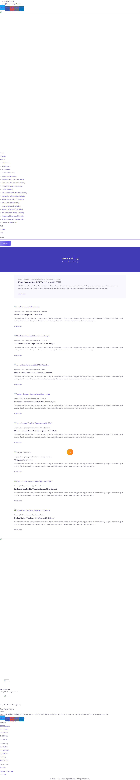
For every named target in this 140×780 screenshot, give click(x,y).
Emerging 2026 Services (9, 222)
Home (2, 153)
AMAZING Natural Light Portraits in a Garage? (34, 343)
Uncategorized (49, 279)
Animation (44, 340)
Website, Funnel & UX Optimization (13, 199)
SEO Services (6, 163)
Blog (1, 232)
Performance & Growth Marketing (12, 186)
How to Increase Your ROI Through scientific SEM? (39, 282)
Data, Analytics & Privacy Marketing (13, 212)
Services (2, 159)
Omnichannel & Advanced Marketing (13, 216)
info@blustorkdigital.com (11, 4)
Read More (22, 294)
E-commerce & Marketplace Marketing (13, 196)
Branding (42, 457)
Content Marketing (7, 189)
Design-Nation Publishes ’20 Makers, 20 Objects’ (34, 518)
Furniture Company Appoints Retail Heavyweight (34, 402)
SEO (41, 427)
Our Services (4, 753)
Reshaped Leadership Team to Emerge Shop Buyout (35, 489)
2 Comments (58, 279)
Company (3, 757)
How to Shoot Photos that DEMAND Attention (33, 373)
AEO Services (6, 166)
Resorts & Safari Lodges (9, 176)
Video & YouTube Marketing (10, 203)
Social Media (4, 736)
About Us (3, 156)
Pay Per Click (4, 732)
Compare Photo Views (23, 460)
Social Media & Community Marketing (13, 183)
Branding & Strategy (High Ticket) (12, 209)
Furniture (42, 515)
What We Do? (4, 760)
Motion (43, 369)
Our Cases (3, 774)
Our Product (3, 747)
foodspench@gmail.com (38, 279)
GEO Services (6, 169)
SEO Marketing (5, 726)
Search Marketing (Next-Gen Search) (13, 179)
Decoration (43, 398)
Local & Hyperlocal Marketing (11, 206)
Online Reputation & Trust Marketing (13, 219)
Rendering (44, 311)
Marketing (48, 457)
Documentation (4, 750)
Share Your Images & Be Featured (28, 314)
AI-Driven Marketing (8, 173)
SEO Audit (3, 739)
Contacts (2, 229)
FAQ (1, 226)
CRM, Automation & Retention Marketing (14, 193)
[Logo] (70, 12)
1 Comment (46, 427)
